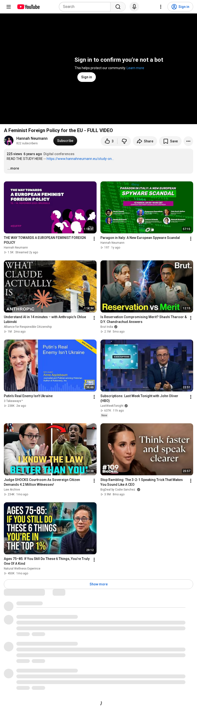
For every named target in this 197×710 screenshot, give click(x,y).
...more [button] (13, 168)
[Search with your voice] (134, 7)
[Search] (118, 7)
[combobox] (86, 7)
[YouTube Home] (28, 6)
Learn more (135, 68)
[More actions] (188, 141)
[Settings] (161, 7)
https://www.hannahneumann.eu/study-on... (80, 159)
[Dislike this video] (124, 141)
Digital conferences (58, 154)
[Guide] (9, 7)
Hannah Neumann (32, 138)
